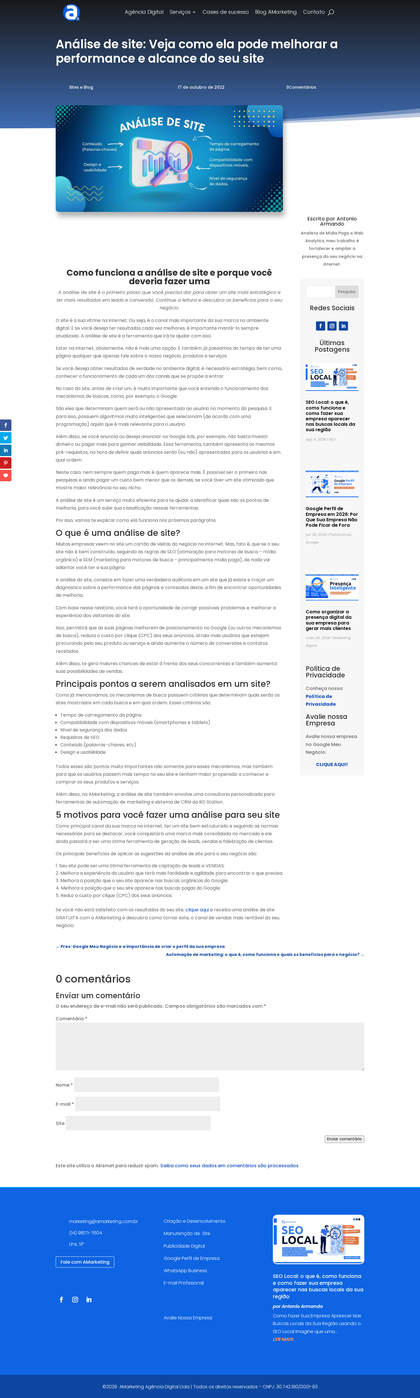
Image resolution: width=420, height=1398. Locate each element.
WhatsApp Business (185, 1270)
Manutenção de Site (187, 1233)
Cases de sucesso (226, 12)
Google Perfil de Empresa (192, 1258)
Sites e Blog (81, 87)
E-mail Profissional (184, 1283)
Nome (64, 1085)
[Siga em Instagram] (332, 326)
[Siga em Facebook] (320, 326)
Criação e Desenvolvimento (195, 1221)
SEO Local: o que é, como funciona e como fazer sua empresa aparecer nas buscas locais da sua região (330, 416)
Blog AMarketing (276, 12)
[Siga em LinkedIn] (343, 326)
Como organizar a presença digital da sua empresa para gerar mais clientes (328, 620)
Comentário (71, 1018)
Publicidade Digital (184, 1246)
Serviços (180, 12)
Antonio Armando (302, 1306)
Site (60, 1123)
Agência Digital (144, 12)
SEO (332, 439)
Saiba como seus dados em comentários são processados (229, 1165)
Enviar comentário (344, 1139)
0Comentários (301, 87)
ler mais (283, 1339)
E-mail (65, 1104)
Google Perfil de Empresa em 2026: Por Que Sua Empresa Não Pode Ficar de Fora (332, 516)
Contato (314, 12)
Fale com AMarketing (85, 1262)
